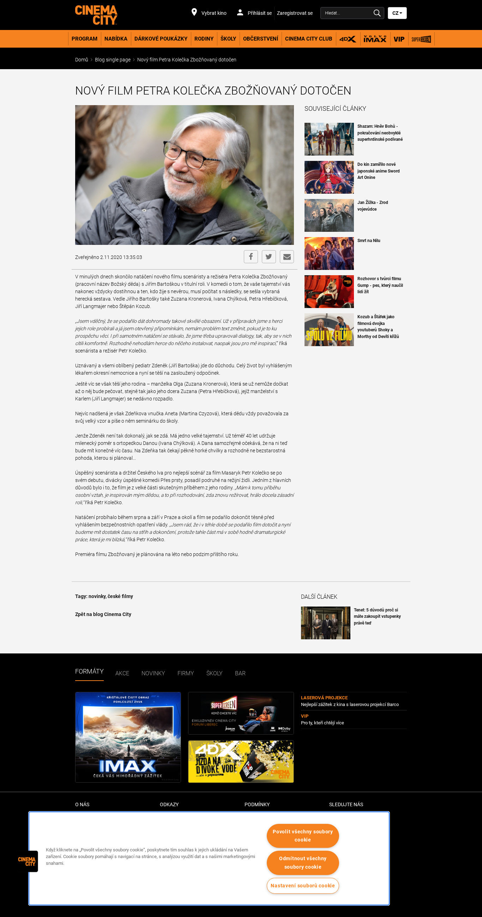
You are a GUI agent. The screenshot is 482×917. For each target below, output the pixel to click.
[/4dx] (348, 39)
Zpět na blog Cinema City (103, 614)
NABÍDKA (115, 39)
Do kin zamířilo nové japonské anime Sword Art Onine (378, 171)
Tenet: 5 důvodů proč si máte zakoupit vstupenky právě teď (377, 617)
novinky (97, 596)
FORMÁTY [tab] (89, 671)
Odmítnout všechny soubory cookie (303, 863)
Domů (81, 59)
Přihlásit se (259, 13)
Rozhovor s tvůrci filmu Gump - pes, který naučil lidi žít (380, 285)
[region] (209, 858)
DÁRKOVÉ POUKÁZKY (160, 39)
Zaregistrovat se (295, 13)
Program (84, 39)
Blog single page (113, 59)
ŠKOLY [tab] (214, 673)
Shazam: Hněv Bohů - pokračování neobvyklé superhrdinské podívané (380, 133)
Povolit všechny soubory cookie (303, 836)
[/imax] (375, 39)
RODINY (203, 39)
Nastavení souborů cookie (303, 886)
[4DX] (241, 761)
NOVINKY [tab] (153, 673)
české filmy (120, 596)
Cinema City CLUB (308, 39)
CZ (395, 13)
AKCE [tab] (122, 673)
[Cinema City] (114, 15)
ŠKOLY (228, 39)
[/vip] (399, 39)
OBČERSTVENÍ (260, 39)
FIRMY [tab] (185, 673)
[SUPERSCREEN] (241, 713)
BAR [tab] (240, 673)
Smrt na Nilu (368, 240)
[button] (27, 861)
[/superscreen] (421, 39)
